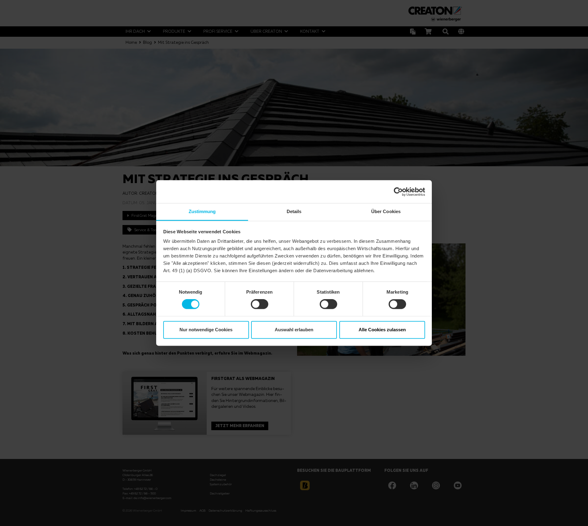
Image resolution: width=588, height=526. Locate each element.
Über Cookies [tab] (386, 211)
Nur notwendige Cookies (205, 329)
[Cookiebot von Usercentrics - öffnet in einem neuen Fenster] (398, 191)
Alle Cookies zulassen (382, 329)
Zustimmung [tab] (202, 211)
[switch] (259, 304)
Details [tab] (294, 211)
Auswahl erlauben (294, 329)
